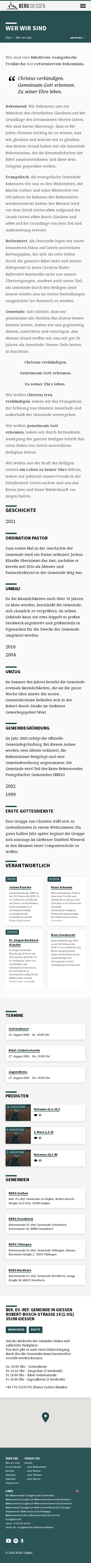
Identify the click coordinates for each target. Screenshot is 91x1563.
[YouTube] (8, 1541)
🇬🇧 (77, 1491)
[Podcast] (22, 1540)
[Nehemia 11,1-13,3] (18, 1112)
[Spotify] (16, 1541)
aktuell (28, 1462)
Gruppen (76, 37)
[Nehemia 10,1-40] (18, 1158)
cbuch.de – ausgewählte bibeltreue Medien (30, 1527)
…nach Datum (32, 1479)
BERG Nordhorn (20, 1270)
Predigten (32, 1458)
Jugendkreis (18, 1072)
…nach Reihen (33, 1470)
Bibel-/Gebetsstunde (24, 1050)
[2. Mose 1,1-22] (18, 1135)
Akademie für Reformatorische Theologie (28, 1511)
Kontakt (10, 1470)
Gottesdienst (19, 1028)
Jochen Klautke (20, 887)
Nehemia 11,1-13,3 (47, 1109)
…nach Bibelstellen (36, 1466)
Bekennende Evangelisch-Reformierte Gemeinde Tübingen (38, 1507)
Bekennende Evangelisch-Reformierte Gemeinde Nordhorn (38, 1499)
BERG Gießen (18, 1193)
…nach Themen (33, 1475)
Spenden (11, 1479)
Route (35, 1329)
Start (9, 37)
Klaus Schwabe (61, 887)
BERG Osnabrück (21, 1219)
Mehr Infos (16, 1329)
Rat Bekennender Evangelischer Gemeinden (30, 1495)
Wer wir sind (23, 37)
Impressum (12, 1483)
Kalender (11, 1475)
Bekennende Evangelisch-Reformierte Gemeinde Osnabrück (39, 1503)
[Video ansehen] (36, 1114)
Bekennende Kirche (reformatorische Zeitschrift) (33, 1515)
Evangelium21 (13, 1519)
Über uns (12, 1458)
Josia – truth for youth (18, 1523)
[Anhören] (40, 1115)
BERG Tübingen (20, 1244)
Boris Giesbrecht (63, 935)
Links (9, 1491)
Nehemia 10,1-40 (45, 1154)
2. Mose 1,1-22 (43, 1132)
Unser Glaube (13, 1466)
